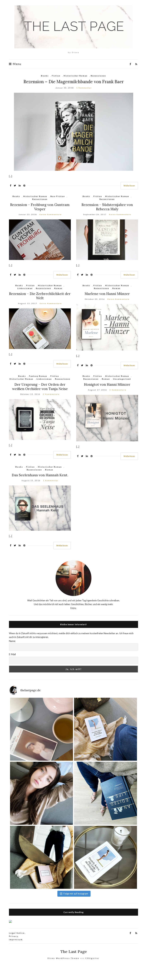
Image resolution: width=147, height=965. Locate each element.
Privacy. (14, 936)
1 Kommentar (84, 88)
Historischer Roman (75, 76)
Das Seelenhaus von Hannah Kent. (40, 475)
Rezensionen (98, 76)
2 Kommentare (51, 394)
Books (45, 76)
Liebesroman (25, 288)
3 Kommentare (118, 390)
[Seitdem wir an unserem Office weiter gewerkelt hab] (41, 857)
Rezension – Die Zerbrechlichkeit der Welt (40, 296)
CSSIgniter (92, 958)
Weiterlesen (129, 185)
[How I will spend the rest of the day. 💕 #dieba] (41, 729)
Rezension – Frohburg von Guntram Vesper (40, 207)
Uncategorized (122, 379)
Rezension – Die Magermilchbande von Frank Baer (73, 81)
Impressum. (16, 939)
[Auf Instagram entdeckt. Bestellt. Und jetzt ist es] (105, 857)
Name (12, 640)
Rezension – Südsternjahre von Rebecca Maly (107, 207)
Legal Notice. (17, 933)
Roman (58, 288)
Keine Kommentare (50, 214)
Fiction (56, 76)
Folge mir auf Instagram (75, 893)
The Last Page (73, 951)
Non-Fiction (57, 196)
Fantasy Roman (38, 376)
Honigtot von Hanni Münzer (107, 384)
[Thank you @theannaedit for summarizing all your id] (105, 793)
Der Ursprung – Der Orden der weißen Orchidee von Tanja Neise (40, 386)
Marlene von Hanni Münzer (107, 294)
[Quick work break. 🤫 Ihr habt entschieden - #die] (105, 729)
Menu (16, 63)
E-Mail (12, 654)
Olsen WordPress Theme (63, 958)
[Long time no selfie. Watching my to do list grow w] (41, 793)
